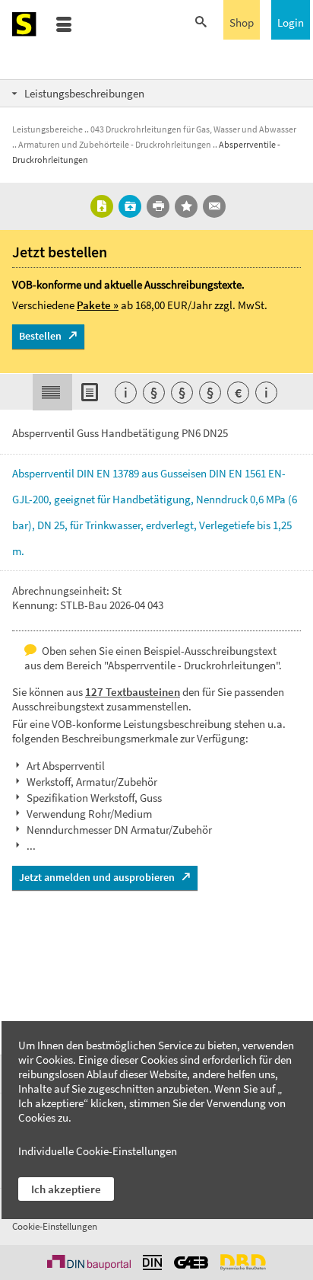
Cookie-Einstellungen (54, 1226)
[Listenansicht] (92, 392)
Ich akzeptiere (66, 1189)
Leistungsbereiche (47, 129)
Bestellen (40, 336)
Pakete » (98, 305)
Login (290, 22)
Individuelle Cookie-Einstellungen (97, 1151)
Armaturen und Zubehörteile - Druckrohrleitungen (114, 144)
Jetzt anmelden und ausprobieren (97, 877)
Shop (241, 22)
